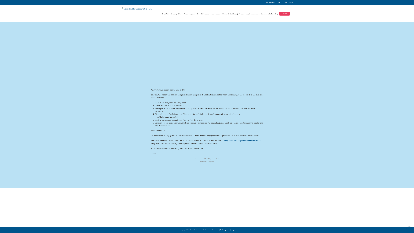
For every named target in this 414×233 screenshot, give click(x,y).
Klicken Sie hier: (197, 46)
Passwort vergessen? (207, 84)
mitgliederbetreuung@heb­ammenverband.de (242, 140)
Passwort (187, 62)
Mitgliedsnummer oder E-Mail (194, 53)
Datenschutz (215, 230)
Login (279, 2)
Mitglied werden (270, 2)
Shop (285, 2)
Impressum (227, 230)
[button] (291, 13)
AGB (221, 230)
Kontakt (291, 2)
